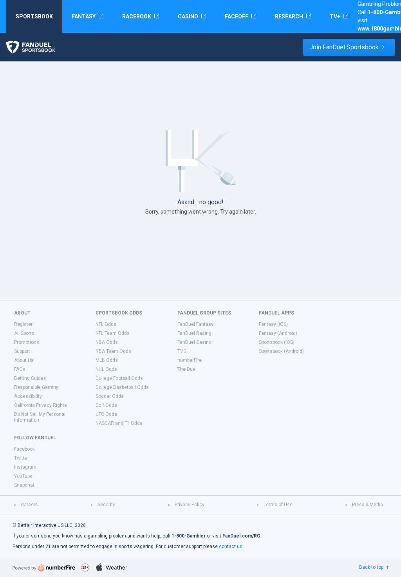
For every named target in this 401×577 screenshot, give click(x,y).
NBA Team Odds (113, 351)
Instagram (25, 467)
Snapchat (24, 485)
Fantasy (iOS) (273, 324)
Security (106, 504)
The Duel (187, 369)
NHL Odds (106, 369)
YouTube (23, 476)
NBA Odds (107, 342)
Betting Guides (30, 378)
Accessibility (28, 396)
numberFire (189, 360)
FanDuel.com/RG (241, 536)
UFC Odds (106, 414)
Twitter (21, 458)
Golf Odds (106, 405)
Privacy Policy (189, 504)
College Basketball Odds (122, 387)
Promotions (26, 342)
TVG (181, 351)
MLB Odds (107, 360)
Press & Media (367, 504)
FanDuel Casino (194, 342)
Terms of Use (278, 504)
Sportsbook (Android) (281, 351)
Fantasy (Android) (278, 333)
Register (23, 324)
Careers (29, 504)
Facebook (24, 449)
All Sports (24, 333)
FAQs (19, 369)
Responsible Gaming (36, 387)
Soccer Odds (110, 396)
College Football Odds (119, 378)
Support (22, 351)
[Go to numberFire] (44, 567)
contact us (230, 546)
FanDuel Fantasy (195, 324)
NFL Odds (106, 324)
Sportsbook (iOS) (276, 342)
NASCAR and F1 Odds (119, 423)
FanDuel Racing (194, 333)
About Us (24, 360)
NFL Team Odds (113, 333)
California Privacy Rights (40, 405)
